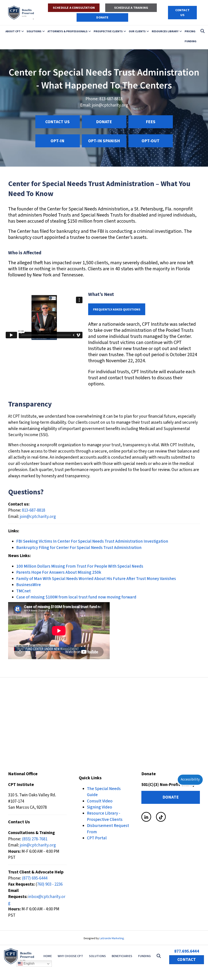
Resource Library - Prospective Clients (104, 816)
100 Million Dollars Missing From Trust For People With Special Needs (79, 566)
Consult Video (100, 801)
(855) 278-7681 (34, 839)
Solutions (34, 31)
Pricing (190, 31)
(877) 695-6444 (34, 878)
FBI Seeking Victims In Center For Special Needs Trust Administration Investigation (92, 541)
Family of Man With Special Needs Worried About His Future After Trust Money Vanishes (96, 579)
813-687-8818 (110, 99)
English (29, 963)
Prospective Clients (108, 31)
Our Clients (137, 31)
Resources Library (165, 31)
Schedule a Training (131, 7)
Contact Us (182, 12)
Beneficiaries (122, 956)
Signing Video (99, 807)
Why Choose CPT (70, 956)
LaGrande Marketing (112, 938)
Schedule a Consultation (74, 7)
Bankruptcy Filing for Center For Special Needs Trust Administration (79, 547)
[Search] (201, 31)
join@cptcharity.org (110, 105)
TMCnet (23, 591)
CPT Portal (97, 838)
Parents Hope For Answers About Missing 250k (58, 572)
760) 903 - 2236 (50, 884)
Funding (190, 41)
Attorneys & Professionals (68, 31)
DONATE (102, 17)
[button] (159, 956)
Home (47, 956)
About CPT (13, 31)
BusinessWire (28, 585)
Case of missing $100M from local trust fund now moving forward (76, 597)
